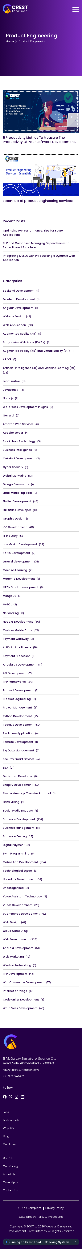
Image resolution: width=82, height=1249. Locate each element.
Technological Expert (17, 871)
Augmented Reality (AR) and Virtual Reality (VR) (36, 351)
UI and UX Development (19, 879)
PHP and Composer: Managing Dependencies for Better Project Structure (37, 245)
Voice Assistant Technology (22, 896)
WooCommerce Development (23, 982)
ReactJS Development (18, 725)
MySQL (7, 604)
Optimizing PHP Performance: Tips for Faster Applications (33, 233)
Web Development (16, 939)
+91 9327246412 (13, 1076)
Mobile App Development (20, 862)
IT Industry (10, 536)
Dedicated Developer (17, 776)
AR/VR (7, 359)
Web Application (14, 325)
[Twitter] (10, 1096)
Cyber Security (13, 467)
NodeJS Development (18, 622)
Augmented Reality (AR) (19, 334)
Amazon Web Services (18, 424)
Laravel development (17, 561)
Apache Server (13, 433)
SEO (5, 768)
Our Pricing (10, 1166)
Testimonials (11, 1120)
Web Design (11, 922)
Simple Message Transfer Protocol (27, 793)
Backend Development (19, 291)
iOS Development (15, 527)
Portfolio (8, 1158)
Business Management (18, 828)
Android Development (18, 948)
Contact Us (10, 1190)
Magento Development (19, 579)
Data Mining (11, 802)
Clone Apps (10, 1182)
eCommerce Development (21, 914)
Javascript (10, 390)
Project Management (17, 707)
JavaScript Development (20, 544)
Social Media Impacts (18, 810)
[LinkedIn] (22, 1097)
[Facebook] (5, 1097)
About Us (9, 1174)
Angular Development (18, 308)
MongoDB (9, 596)
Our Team (9, 1144)
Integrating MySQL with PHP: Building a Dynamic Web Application (39, 258)
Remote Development (18, 742)
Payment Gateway (16, 639)
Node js (8, 398)
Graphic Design (13, 518)
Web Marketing (13, 957)
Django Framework (16, 484)
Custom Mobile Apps (17, 630)
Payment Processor (16, 656)
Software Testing (15, 836)
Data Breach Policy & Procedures (41, 1216)
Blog (6, 1136)
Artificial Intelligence (17, 647)
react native (11, 381)
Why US (8, 1128)
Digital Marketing (14, 476)
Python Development (17, 716)
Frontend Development (19, 299)
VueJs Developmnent (17, 905)
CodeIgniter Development (21, 999)
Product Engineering (17, 699)
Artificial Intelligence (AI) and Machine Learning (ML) (39, 368)
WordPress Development (20, 1008)
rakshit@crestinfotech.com (21, 1069)
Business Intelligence (17, 450)
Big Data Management (18, 750)
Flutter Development (17, 501)
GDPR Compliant (29, 1208)
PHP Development (15, 974)
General (8, 415)
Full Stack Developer (17, 510)
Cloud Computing (15, 931)
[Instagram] (16, 1097)
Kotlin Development (16, 553)
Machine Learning (15, 570)
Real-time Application (18, 733)
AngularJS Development (19, 664)
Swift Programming (16, 853)
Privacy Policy (54, 1208)
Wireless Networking (17, 965)
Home (10, 41)
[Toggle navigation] (75, 9)
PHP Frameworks (14, 682)
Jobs (6, 1112)
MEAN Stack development (20, 587)
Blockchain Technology (19, 441)
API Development (15, 673)
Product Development (18, 690)
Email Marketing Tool (17, 493)
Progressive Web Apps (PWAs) (24, 342)
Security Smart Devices (19, 759)
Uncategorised (13, 888)
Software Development (19, 819)
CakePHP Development (19, 458)
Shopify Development (18, 785)
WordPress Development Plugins (25, 407)
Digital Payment (14, 845)
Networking (11, 613)
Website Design (13, 316)
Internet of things (15, 991)
